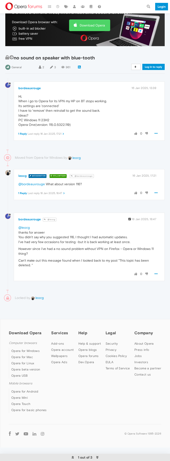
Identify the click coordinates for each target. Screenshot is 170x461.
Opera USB (19, 375)
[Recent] (58, 6)
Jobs (138, 356)
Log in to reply (153, 66)
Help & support (89, 343)
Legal (111, 333)
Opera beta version (25, 369)
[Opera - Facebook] (10, 433)
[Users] (74, 6)
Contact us (142, 374)
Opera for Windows (25, 351)
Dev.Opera (86, 362)
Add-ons (57, 343)
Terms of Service (118, 368)
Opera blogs (87, 349)
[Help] (99, 6)
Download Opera (92, 25)
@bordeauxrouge (83, 176)
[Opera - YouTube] (25, 433)
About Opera (144, 343)
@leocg (51, 220)
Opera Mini (19, 397)
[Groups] (83, 6)
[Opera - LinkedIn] (34, 433)
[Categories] (49, 6)
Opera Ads (59, 362)
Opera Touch (20, 404)
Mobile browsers (20, 383)
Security (112, 343)
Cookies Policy (116, 356)
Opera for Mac (22, 357)
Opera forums (88, 356)
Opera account (62, 349)
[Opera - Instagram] (42, 433)
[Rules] (91, 6)
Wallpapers (59, 356)
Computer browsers (23, 343)
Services (59, 333)
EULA (109, 362)
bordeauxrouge (29, 88)
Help (82, 333)
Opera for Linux (22, 363)
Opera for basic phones (29, 410)
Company (143, 333)
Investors (141, 362)
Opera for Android (24, 391)
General (17, 67)
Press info (141, 349)
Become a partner (147, 368)
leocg (76, 158)
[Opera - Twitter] (17, 433)
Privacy (111, 349)
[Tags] (66, 6)
